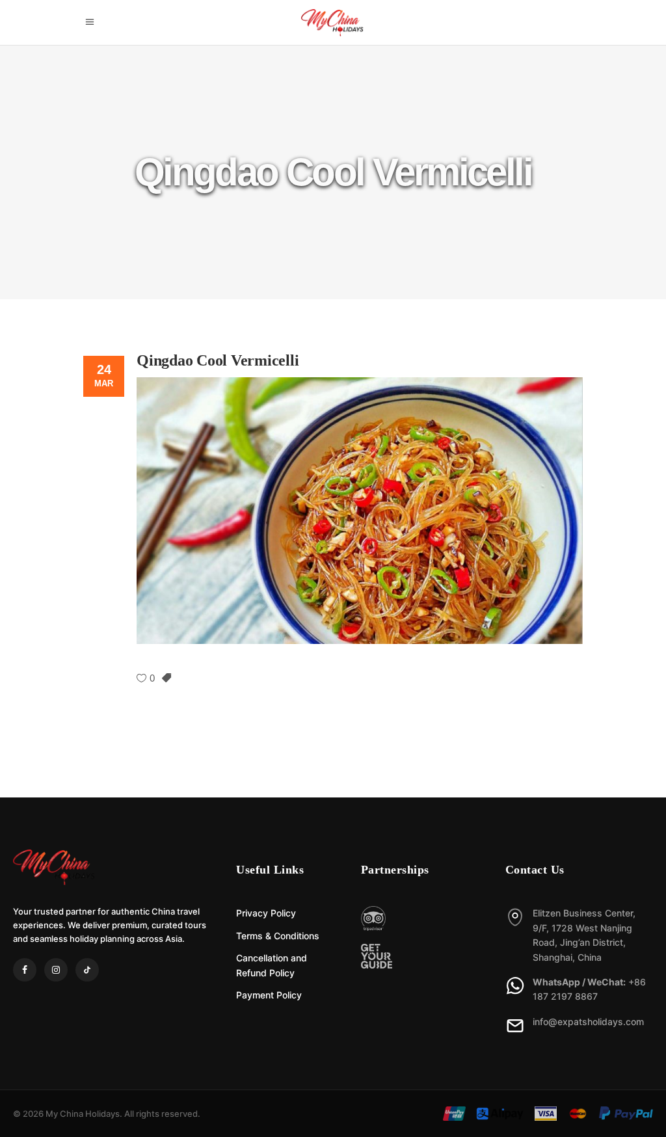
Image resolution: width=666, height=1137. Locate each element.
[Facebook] (24, 970)
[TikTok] (87, 970)
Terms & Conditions (277, 935)
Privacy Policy (266, 912)
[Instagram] (56, 970)
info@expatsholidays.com (588, 1021)
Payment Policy (269, 994)
